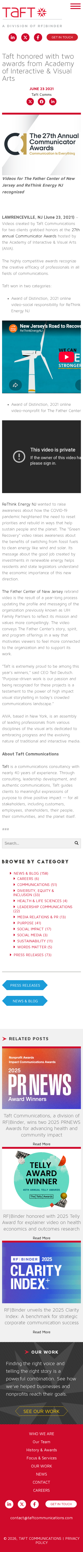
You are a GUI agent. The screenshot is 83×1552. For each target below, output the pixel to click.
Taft (5, 767)
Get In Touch (61, 1504)
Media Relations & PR (37, 917)
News (41, 1474)
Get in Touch (62, 37)
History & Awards (41, 1450)
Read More (41, 1144)
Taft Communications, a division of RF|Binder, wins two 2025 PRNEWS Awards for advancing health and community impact (41, 1125)
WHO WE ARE (41, 1434)
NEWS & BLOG (25, 1001)
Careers (25, 878)
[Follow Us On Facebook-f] (38, 37)
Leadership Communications (44, 907)
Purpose (25, 923)
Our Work (41, 1466)
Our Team (41, 1442)
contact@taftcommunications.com (41, 1518)
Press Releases (29, 955)
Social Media (29, 935)
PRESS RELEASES (25, 985)
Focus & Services (42, 1458)
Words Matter (31, 947)
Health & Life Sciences (39, 901)
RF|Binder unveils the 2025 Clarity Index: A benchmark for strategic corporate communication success (41, 1316)
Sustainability (31, 941)
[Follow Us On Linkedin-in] (12, 37)
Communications (33, 884)
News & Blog (26, 873)
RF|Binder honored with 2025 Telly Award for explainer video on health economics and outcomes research (41, 1222)
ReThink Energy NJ (19, 504)
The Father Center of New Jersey (32, 592)
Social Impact (30, 929)
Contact (41, 1482)
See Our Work (42, 1411)
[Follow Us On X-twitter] (25, 37)
